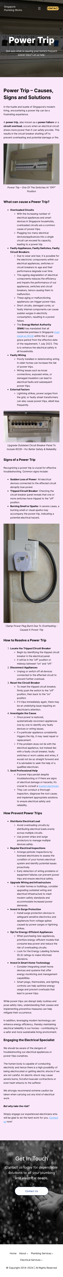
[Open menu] (39, 8)
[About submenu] (27, 1253)
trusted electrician (48, 786)
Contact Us (31, 1191)
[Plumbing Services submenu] (52, 1253)
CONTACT (53, 8)
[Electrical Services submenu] (42, 1260)
